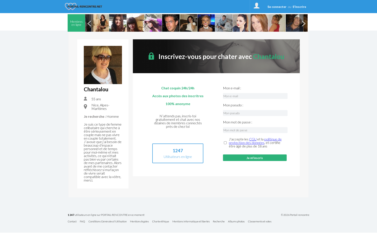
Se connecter (276, 7)
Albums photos (236, 221)
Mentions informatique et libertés (191, 221)
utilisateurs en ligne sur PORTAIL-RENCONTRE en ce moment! (106, 215)
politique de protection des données (255, 141)
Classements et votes (259, 221)
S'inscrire (299, 7)
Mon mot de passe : (237, 122)
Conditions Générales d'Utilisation (107, 221)
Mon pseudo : (233, 105)
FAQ (82, 221)
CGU (253, 139)
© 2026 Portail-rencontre (295, 215)
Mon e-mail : (232, 88)
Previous (89, 23)
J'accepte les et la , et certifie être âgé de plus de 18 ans (255, 142)
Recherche (219, 221)
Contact (72, 221)
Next (303, 23)
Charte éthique (160, 221)
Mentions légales (139, 221)
